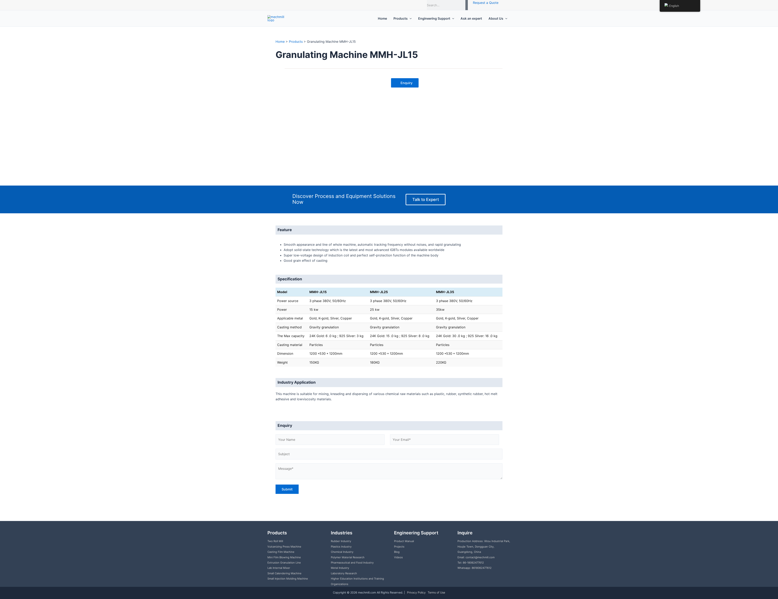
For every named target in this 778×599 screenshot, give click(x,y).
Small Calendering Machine (284, 573)
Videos (398, 557)
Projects (399, 546)
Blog (397, 551)
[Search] (466, 5)
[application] (410, 18)
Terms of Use (436, 592)
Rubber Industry (341, 541)
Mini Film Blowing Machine (284, 557)
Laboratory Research (344, 573)
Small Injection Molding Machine (287, 578)
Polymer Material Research (347, 557)
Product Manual (404, 541)
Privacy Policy (416, 592)
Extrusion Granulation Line (284, 562)
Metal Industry (340, 567)
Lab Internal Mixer (278, 567)
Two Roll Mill (275, 541)
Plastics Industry (341, 546)
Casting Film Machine (280, 551)
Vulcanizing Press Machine (284, 546)
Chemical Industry (342, 551)
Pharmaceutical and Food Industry (352, 562)
